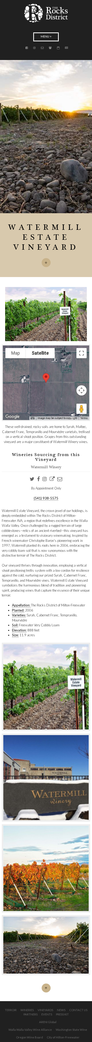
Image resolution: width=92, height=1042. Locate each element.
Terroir (11, 1010)
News (61, 1010)
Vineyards (45, 1010)
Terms (84, 418)
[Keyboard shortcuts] (32, 418)
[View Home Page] (46, 13)
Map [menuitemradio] (15, 353)
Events (46, 1014)
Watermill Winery (46, 467)
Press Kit (62, 1014)
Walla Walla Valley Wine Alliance (30, 1029)
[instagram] (44, 479)
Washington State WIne (71, 1029)
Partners (31, 1014)
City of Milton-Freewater (63, 1037)
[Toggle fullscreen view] (81, 353)
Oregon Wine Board (29, 1037)
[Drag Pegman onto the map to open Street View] (81, 409)
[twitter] (32, 479)
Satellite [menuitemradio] (40, 353)
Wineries (27, 1010)
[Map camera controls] (81, 390)
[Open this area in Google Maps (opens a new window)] (12, 416)
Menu (45, 36)
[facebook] (38, 479)
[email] (59, 479)
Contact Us (78, 1010)
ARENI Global (47, 1022)
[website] (52, 479)
